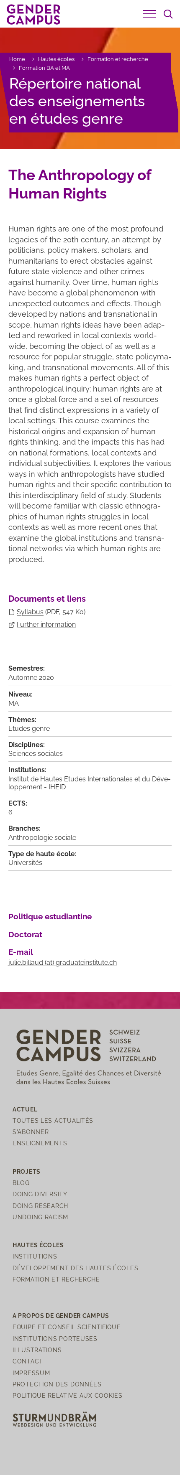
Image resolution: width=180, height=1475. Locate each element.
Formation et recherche (117, 59)
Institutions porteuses (55, 1338)
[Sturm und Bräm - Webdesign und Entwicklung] (54, 1419)
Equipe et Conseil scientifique (67, 1326)
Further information (46, 624)
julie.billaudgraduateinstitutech (62, 962)
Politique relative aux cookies (68, 1395)
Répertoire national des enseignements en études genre (77, 101)
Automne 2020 (31, 678)
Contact (28, 1361)
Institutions (35, 1256)
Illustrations (37, 1349)
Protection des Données (57, 1384)
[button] (149, 14)
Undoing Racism (40, 1217)
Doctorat (25, 934)
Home (17, 59)
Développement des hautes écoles (75, 1268)
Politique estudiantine (50, 916)
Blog (21, 1182)
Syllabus (30, 612)
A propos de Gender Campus (61, 1315)
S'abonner (31, 1131)
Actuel (25, 1109)
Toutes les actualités (53, 1120)
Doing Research (40, 1205)
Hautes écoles (56, 59)
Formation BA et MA (44, 68)
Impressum (31, 1372)
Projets (27, 1171)
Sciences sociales (35, 754)
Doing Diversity (40, 1194)
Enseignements (40, 1143)
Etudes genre (29, 728)
